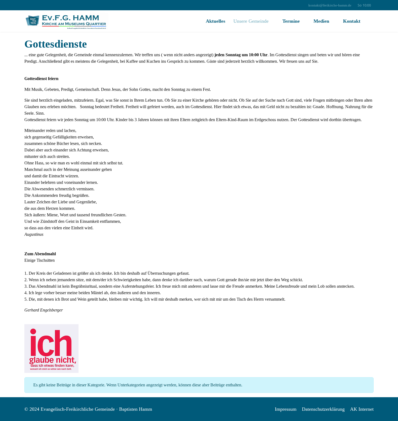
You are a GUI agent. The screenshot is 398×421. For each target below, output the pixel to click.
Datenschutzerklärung (323, 409)
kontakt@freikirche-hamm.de (329, 5)
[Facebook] (25, 5)
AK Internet (362, 409)
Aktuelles (215, 21)
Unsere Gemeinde (251, 21)
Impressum (285, 409)
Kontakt (351, 21)
